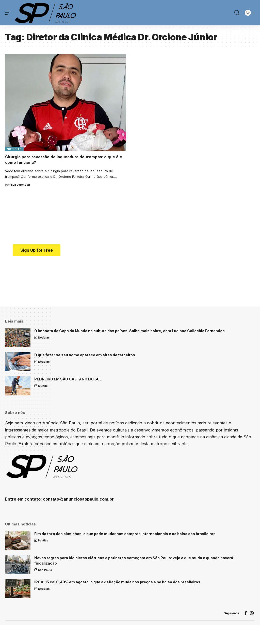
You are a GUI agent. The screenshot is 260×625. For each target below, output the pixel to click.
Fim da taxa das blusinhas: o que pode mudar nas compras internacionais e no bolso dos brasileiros (125, 534)
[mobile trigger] (9, 12)
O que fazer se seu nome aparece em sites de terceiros (84, 355)
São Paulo (45, 570)
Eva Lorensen (20, 184)
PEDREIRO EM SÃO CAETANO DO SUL (68, 379)
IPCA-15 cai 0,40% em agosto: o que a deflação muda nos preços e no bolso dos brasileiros (117, 582)
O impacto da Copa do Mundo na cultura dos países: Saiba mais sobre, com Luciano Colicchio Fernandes (129, 331)
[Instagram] (252, 613)
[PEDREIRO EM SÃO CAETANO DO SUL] (17, 385)
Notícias (14, 149)
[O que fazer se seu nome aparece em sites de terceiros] (17, 361)
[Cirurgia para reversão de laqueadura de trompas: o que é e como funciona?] (65, 102)
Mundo (43, 386)
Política (43, 540)
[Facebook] (245, 613)
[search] (237, 12)
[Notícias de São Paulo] (46, 12)
